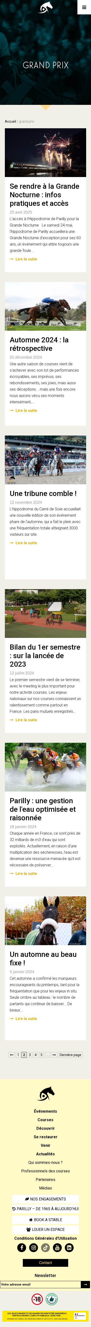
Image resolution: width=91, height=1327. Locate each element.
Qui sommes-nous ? (45, 1162)
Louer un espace (48, 1229)
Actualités (45, 1154)
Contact (45, 1262)
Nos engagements (48, 1199)
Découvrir (45, 1128)
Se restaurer (46, 1137)
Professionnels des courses (45, 1171)
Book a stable (48, 1220)
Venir (45, 1145)
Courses (45, 1120)
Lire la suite (26, 259)
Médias (45, 1188)
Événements (45, 1111)
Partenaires (45, 1179)
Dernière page (70, 1055)
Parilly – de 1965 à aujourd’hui (48, 1209)
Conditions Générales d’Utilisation (45, 1238)
